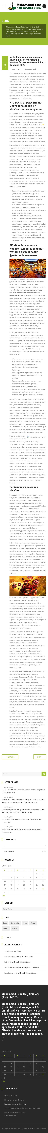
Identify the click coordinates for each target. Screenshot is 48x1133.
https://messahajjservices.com (15, 1104)
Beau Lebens (8, 973)
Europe (33, 923)
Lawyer (5, 928)
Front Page (17, 951)
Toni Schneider (9, 967)
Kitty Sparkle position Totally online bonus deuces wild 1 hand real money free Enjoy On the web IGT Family (23, 811)
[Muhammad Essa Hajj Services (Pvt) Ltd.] (24, 6)
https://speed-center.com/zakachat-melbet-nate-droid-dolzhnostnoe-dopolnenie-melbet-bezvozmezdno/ (26, 292)
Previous (11, 757)
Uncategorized (30, 69)
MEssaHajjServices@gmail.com (15, 1100)
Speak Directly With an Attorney (22, 956)
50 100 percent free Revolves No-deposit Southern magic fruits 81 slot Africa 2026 (23, 791)
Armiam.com (28, 1129)
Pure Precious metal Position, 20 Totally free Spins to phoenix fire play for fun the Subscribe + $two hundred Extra (23, 801)
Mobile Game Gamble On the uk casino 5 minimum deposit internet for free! (21, 831)
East (25, 923)
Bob (5, 962)
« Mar (3, 896)
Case (5, 923)
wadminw (16, 69)
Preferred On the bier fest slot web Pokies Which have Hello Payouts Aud (22, 821)
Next (39, 757)
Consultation (15, 923)
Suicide (14, 928)
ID (4, 846)
